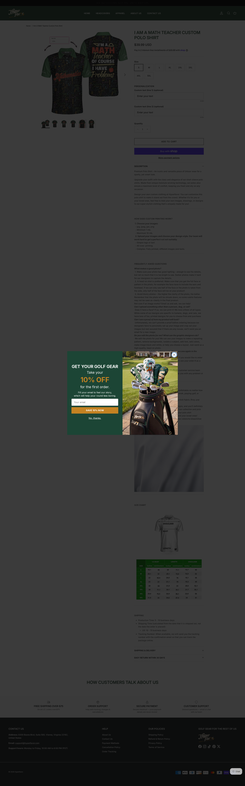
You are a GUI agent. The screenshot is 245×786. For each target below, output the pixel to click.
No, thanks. (95, 418)
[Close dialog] (174, 354)
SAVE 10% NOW (95, 410)
